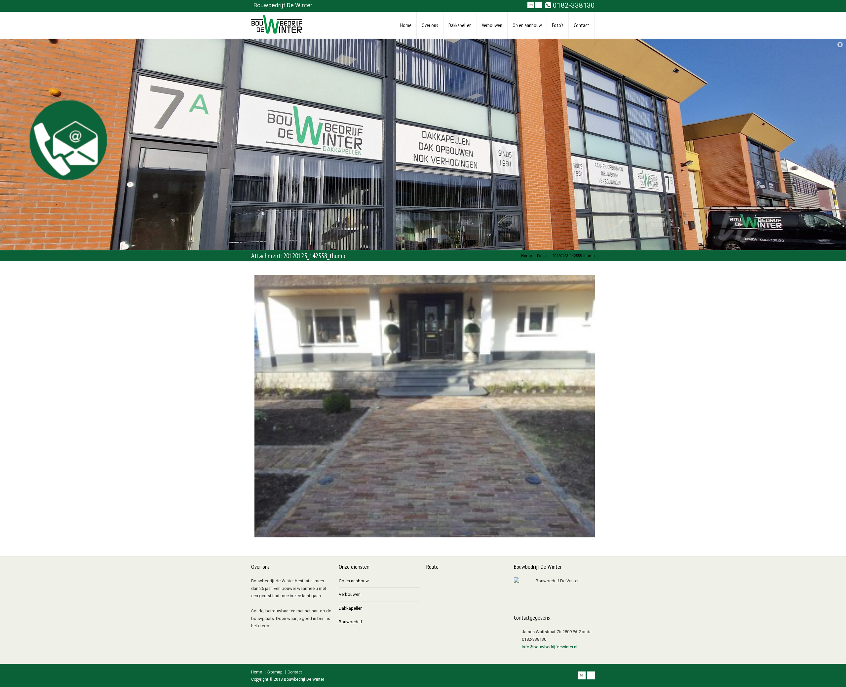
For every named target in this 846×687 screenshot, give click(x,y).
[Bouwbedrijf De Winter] (276, 25)
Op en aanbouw (527, 25)
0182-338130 (573, 5)
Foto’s (557, 25)
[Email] (530, 5)
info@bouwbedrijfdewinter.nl (549, 646)
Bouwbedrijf (350, 621)
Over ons (430, 25)
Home (405, 25)
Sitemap (274, 672)
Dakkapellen (460, 25)
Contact (581, 25)
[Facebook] (538, 5)
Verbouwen (492, 25)
